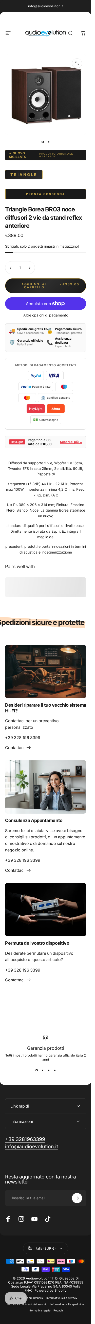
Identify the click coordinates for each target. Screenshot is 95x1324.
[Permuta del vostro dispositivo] (45, 909)
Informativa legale (39, 1310)
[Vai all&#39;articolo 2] (49, 142)
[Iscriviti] (77, 1198)
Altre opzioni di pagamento (45, 315)
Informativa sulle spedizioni (67, 1304)
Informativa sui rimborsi (28, 1298)
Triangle (23, 174)
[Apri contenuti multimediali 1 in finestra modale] (77, 63)
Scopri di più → (71, 442)
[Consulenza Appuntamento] (45, 787)
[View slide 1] (36, 1070)
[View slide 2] (43, 1070)
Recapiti (58, 1310)
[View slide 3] (49, 1070)
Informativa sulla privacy (61, 1298)
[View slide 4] (55, 1070)
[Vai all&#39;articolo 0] (43, 142)
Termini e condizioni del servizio (27, 1304)
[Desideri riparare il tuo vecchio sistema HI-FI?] (45, 671)
